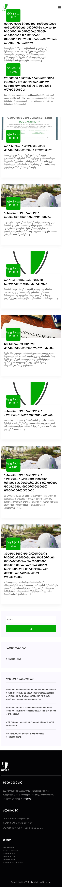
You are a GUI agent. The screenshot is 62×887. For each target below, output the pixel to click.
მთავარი (8, 848)
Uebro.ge (46, 882)
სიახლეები (12, 659)
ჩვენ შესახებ (10, 851)
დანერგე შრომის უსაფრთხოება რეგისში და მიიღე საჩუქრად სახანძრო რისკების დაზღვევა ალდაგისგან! (31, 711)
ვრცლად (27, 798)
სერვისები (9, 854)
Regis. (30, 882)
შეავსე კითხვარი (13, 863)
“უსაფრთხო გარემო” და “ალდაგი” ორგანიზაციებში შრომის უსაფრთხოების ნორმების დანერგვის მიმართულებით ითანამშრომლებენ (31, 483)
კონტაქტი (9, 860)
